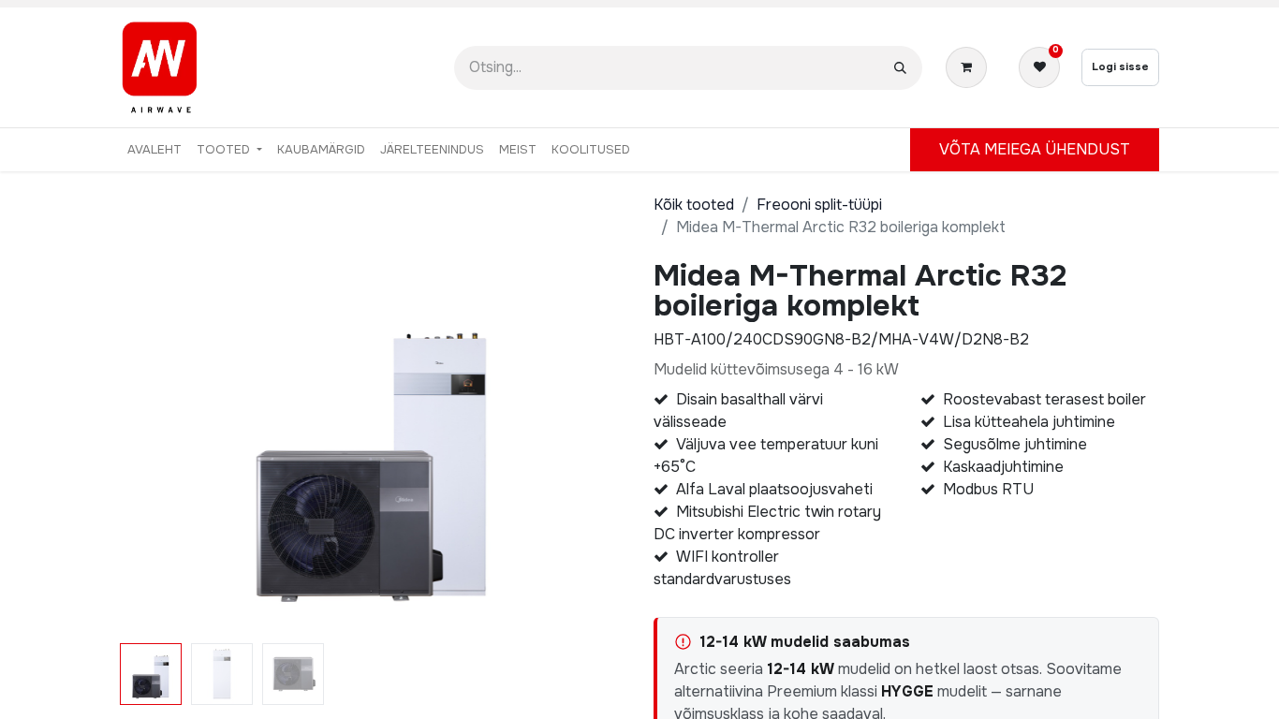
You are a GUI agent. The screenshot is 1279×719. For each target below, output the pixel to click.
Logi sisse (1120, 66)
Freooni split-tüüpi (819, 204)
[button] (158, 448)
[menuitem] (154, 150)
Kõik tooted (694, 204)
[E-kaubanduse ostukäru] (970, 67)
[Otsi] (900, 68)
